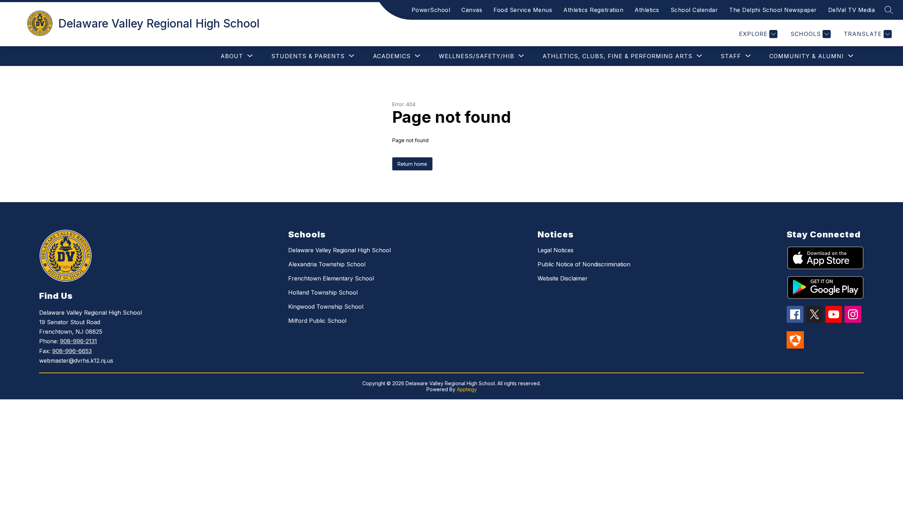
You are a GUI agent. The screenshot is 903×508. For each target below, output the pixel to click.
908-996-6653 (72, 351)
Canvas (471, 9)
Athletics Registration (593, 9)
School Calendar (694, 9)
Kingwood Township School (325, 306)
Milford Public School (317, 320)
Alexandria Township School (326, 264)
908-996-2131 (78, 341)
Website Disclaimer (563, 278)
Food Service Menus (522, 9)
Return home (412, 164)
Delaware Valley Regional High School (339, 250)
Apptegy (467, 389)
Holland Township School (323, 292)
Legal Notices (556, 250)
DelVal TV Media (851, 9)
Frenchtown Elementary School (331, 278)
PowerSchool (431, 9)
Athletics (647, 9)
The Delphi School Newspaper (773, 9)
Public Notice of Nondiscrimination (584, 264)
